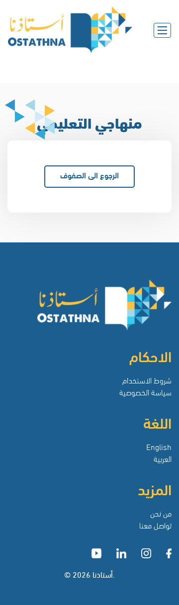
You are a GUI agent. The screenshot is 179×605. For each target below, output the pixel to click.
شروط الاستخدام (147, 379)
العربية (163, 458)
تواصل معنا (155, 524)
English (159, 446)
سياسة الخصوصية (145, 391)
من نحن (161, 513)
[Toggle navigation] (162, 30)
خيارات (150, 67)
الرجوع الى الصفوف (89, 174)
